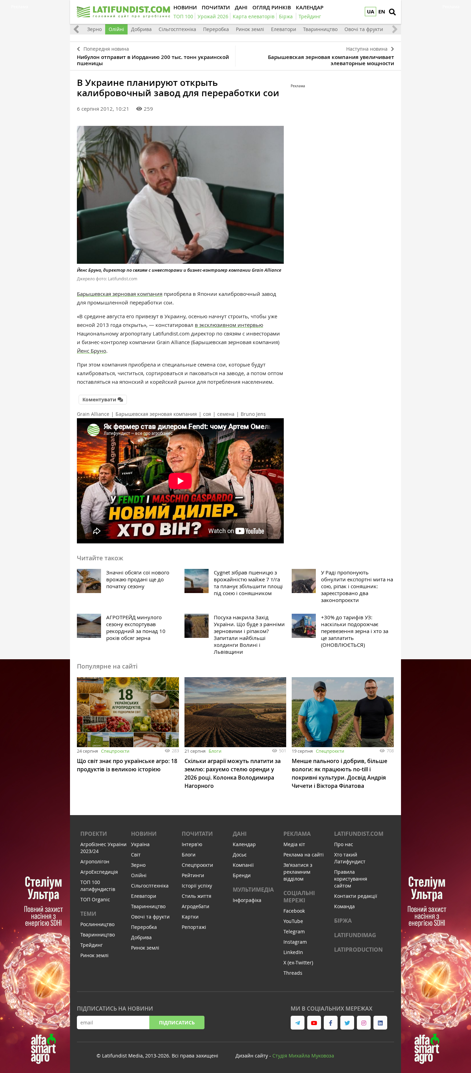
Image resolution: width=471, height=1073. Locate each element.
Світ (136, 854)
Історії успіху (197, 885)
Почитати (197, 834)
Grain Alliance (93, 414)
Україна (140, 844)
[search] (392, 12)
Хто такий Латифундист (349, 858)
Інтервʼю (192, 844)
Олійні (116, 29)
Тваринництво (320, 29)
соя (207, 414)
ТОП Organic (95, 899)
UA (370, 11)
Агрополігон (94, 861)
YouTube (293, 921)
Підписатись (177, 1022)
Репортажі (194, 927)
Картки (190, 916)
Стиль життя (196, 896)
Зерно (94, 29)
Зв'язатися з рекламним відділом (297, 872)
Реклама (297, 834)
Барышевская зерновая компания (119, 293)
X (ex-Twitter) (298, 962)
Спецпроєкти (115, 751)
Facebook (294, 910)
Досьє (240, 854)
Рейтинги (193, 875)
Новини (144, 834)
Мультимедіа (253, 889)
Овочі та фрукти (363, 29)
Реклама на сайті (303, 854)
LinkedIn (293, 952)
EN (381, 11)
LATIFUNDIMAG (355, 935)
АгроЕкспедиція (99, 872)
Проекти (93, 834)
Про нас (343, 844)
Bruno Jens (253, 414)
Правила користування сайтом (350, 879)
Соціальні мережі (299, 896)
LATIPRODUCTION (358, 949)
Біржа (343, 920)
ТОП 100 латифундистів (97, 885)
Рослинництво (97, 924)
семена (225, 414)
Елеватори (283, 29)
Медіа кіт (294, 844)
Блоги (215, 751)
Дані (240, 834)
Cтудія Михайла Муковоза (303, 1055)
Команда (344, 906)
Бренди (242, 875)
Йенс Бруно (91, 350)
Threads (292, 973)
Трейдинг (91, 945)
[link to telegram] (297, 1023)
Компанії (243, 865)
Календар (244, 844)
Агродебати (195, 906)
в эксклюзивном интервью (229, 324)
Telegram (294, 931)
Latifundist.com (358, 834)
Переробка (216, 29)
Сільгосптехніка (177, 29)
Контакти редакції (355, 896)
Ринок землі (250, 29)
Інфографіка (247, 900)
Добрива (141, 29)
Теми (88, 913)
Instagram (295, 942)
